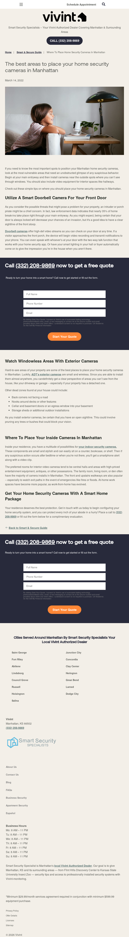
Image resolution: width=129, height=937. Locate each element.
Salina (15, 700)
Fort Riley (17, 659)
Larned (70, 686)
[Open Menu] (21, 4)
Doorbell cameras (16, 231)
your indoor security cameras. (98, 447)
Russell (16, 686)
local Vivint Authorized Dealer (73, 866)
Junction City (73, 652)
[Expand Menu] (36, 23)
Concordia (72, 659)
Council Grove (20, 680)
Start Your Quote (65, 336)
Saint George (19, 652)
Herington (71, 673)
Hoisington (18, 693)
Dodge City (72, 693)
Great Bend (72, 680)
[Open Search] (103, 4)
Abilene (16, 666)
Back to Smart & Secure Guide (28, 528)
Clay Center (72, 666)
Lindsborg (18, 673)
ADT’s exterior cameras (46, 374)
